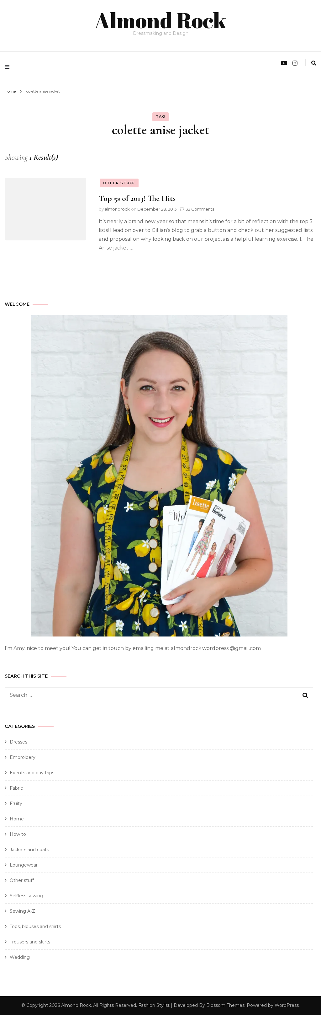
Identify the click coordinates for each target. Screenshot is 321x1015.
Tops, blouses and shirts (35, 926)
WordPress (287, 1005)
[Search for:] (144, 695)
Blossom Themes (225, 1005)
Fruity (16, 803)
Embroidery (22, 757)
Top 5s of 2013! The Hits (137, 198)
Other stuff (119, 183)
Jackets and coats (29, 849)
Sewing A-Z (22, 911)
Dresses (18, 742)
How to (18, 834)
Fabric (16, 788)
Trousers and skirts (30, 942)
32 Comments (200, 209)
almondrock (117, 209)
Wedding (20, 957)
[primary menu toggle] (9, 67)
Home (17, 819)
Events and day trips (32, 773)
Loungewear (24, 865)
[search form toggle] (313, 63)
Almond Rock (160, 20)
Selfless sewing (26, 896)
